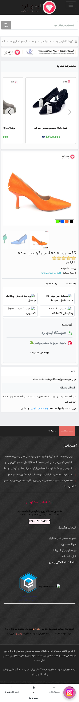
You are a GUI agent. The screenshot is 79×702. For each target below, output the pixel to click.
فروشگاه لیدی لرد (39, 670)
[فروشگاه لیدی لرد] (36, 7)
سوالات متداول (68, 544)
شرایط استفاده (69, 557)
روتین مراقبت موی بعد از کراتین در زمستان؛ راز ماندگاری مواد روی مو (40, 475)
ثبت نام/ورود (12, 690)
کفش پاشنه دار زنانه (51, 273)
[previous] (69, 112)
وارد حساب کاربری (39, 409)
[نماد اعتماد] (39, 52)
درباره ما (52, 431)
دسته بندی (54, 690)
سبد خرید (34, 693)
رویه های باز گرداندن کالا (64, 551)
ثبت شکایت (67, 431)
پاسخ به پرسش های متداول (62, 538)
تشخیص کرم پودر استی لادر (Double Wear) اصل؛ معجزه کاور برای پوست (37, 462)
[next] (9, 112)
